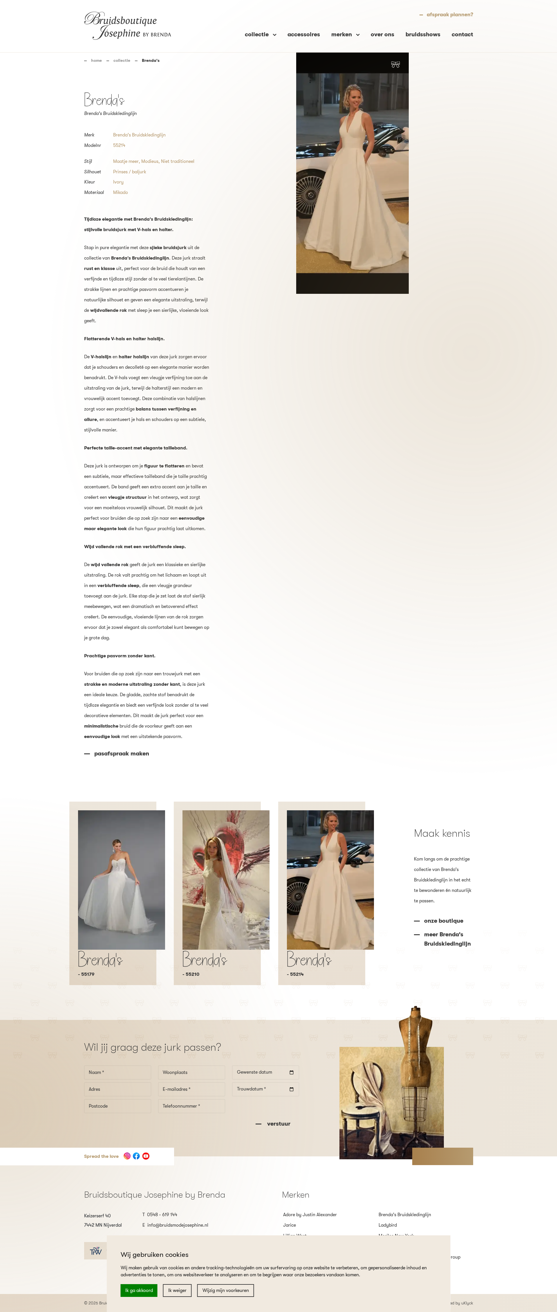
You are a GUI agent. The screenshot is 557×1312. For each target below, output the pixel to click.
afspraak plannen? (450, 14)
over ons (382, 34)
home (96, 60)
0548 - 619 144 (162, 1214)
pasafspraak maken (121, 753)
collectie (121, 60)
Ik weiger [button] (177, 1290)
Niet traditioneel (177, 161)
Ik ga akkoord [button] (139, 1290)
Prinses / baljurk (129, 171)
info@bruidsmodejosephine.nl (177, 1225)
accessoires (303, 34)
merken (342, 34)
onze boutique (443, 920)
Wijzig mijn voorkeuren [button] (225, 1290)
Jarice (289, 1225)
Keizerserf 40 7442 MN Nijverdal (103, 1220)
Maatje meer (126, 161)
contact (462, 34)
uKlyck (467, 1303)
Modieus (149, 161)
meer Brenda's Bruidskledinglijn (447, 939)
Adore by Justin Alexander (310, 1214)
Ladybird (388, 1225)
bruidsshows (423, 34)
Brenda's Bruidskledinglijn (139, 135)
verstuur (278, 1123)
